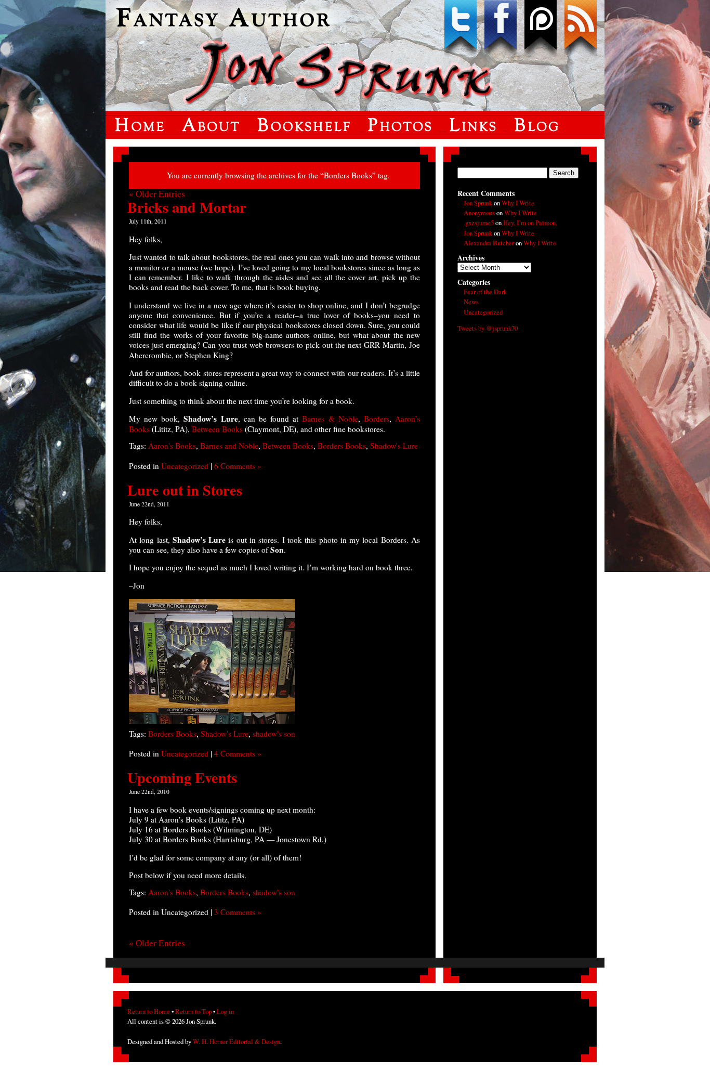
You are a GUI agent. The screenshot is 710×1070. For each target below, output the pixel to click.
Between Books (218, 429)
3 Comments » (237, 912)
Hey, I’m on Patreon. (530, 222)
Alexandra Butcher (489, 242)
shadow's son (274, 733)
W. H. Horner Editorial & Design (236, 1041)
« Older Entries (157, 194)
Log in (225, 1011)
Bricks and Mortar (186, 207)
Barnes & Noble (330, 418)
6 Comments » (237, 466)
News (471, 301)
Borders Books (342, 445)
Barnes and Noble (229, 445)
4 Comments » (237, 753)
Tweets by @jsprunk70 (487, 328)
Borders (376, 418)
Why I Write (518, 202)
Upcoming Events (182, 777)
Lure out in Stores (184, 490)
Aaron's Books (172, 445)
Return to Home (148, 1011)
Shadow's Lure (394, 445)
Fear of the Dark (485, 291)
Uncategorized (184, 466)
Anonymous (479, 212)
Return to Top (193, 1011)
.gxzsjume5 (479, 222)
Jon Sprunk (478, 202)
